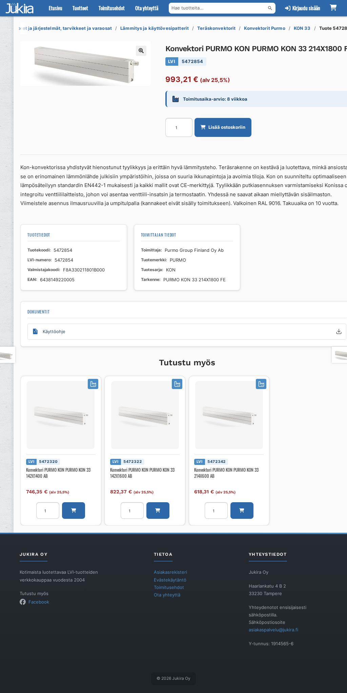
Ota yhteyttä (146, 8)
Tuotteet (80, 8)
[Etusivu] (21, 8)
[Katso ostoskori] (333, 8)
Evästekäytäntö (170, 580)
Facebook (38, 602)
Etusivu (55, 8)
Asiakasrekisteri (170, 572)
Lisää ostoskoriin (226, 127)
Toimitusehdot (112, 8)
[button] (141, 51)
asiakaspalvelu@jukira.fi (273, 629)
